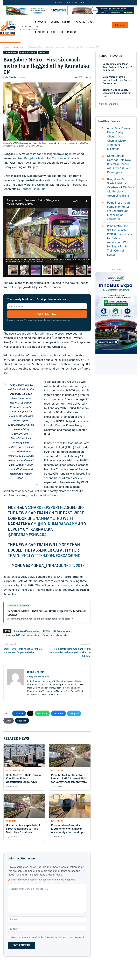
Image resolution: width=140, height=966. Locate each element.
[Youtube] (127, 3)
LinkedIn (19, 713)
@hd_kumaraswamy (57, 523)
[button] (69, 39)
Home (6, 47)
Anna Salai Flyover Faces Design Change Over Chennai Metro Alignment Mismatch (119, 138)
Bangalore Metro (27, 52)
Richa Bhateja (9, 77)
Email (8, 720)
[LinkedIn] (116, 3)
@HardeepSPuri (43, 507)
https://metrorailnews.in (37, 677)
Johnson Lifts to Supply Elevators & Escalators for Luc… (117, 93)
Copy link (22, 720)
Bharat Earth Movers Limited (26, 631)
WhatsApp (42, 713)
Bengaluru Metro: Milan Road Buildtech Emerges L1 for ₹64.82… (117, 67)
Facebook (58, 713)
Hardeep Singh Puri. (33, 189)
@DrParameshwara (27, 534)
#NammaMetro (47, 518)
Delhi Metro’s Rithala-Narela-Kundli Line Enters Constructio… (117, 80)
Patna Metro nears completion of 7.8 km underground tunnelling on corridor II (118, 211)
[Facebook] (132, 3)
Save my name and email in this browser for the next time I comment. (48, 937)
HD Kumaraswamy (61, 631)
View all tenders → (108, 103)
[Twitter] (121, 3)
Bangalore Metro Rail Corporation (45, 158)
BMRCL (46, 631)
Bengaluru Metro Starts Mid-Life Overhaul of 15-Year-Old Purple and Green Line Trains (120, 187)
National (43, 52)
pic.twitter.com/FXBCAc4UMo (50, 555)
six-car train (61, 635)
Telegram (74, 713)
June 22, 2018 (72, 565)
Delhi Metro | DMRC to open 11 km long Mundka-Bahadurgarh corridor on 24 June (70, 652)
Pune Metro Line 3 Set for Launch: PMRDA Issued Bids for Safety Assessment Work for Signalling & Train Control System (119, 240)
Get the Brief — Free (47, 314)
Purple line (47, 635)
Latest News (18, 47)
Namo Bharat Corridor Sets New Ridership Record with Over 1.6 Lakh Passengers (119, 164)
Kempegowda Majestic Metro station (22, 635)
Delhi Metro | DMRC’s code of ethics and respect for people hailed (22, 650)
